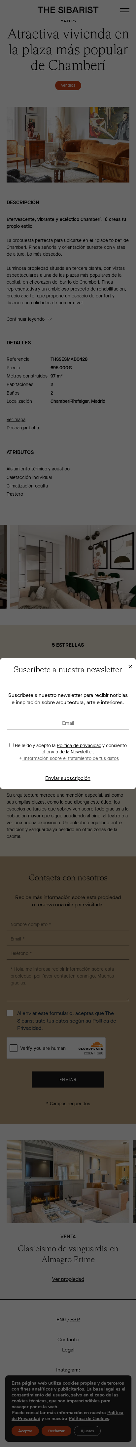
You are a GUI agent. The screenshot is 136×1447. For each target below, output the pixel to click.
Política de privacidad (79, 746)
